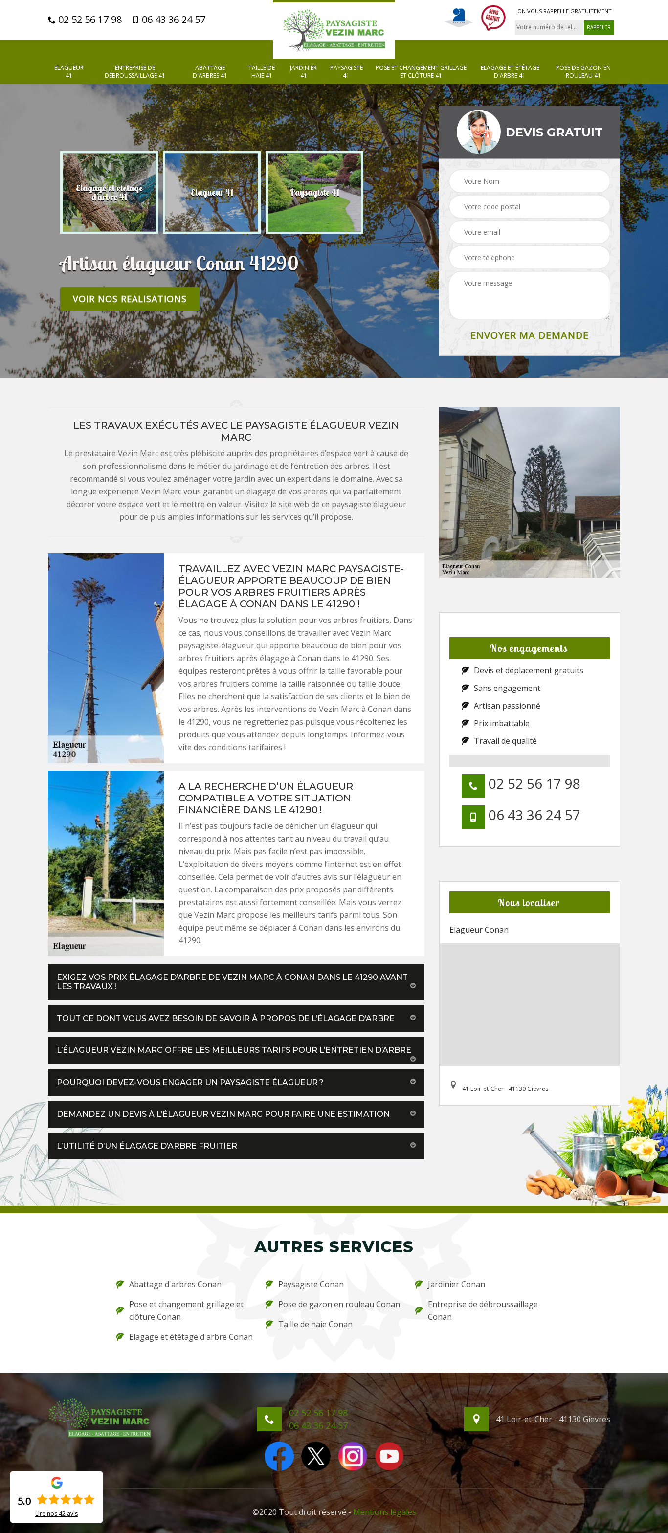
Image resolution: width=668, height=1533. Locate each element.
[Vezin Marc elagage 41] (334, 29)
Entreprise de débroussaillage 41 (135, 71)
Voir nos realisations (130, 298)
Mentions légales (384, 1512)
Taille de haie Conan (315, 1324)
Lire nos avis (56, 1514)
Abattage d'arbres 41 (210, 71)
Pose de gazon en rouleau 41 (583, 71)
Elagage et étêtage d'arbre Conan (191, 1337)
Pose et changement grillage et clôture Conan (186, 1310)
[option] (109, 192)
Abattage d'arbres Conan (175, 1284)
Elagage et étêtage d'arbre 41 (510, 71)
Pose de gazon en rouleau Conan (339, 1304)
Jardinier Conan (456, 1284)
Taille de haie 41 (261, 71)
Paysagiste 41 (346, 71)
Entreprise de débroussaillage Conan (483, 1310)
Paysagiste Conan (311, 1284)
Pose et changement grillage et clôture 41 (421, 71)
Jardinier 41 (303, 71)
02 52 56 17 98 (89, 19)
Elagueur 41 (69, 71)
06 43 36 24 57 (172, 19)
